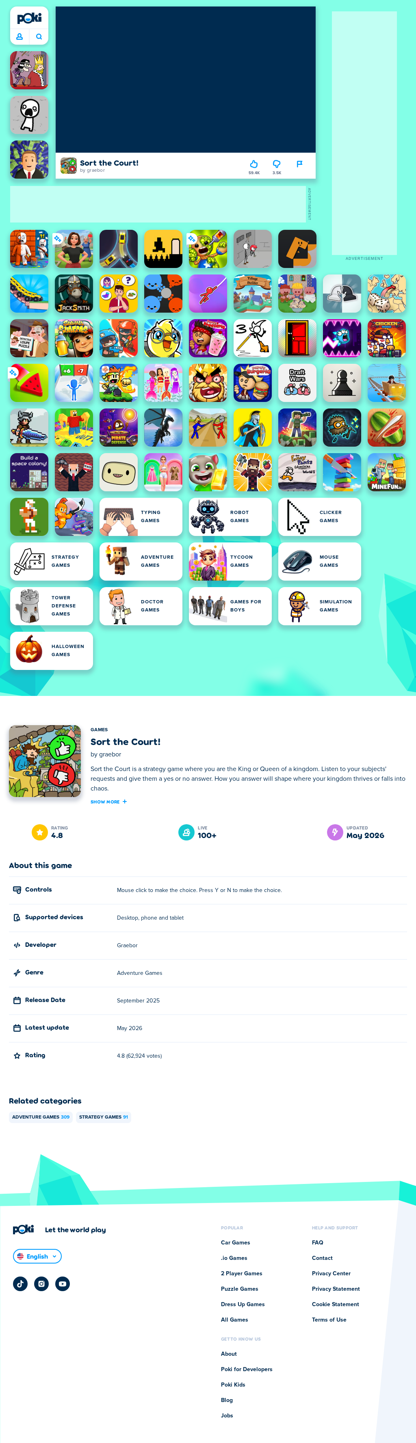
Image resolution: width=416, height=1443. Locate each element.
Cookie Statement (335, 1304)
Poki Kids (233, 1385)
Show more (105, 801)
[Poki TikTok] (20, 1284)
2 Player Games (241, 1274)
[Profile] (19, 37)
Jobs (227, 1416)
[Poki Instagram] (41, 1284)
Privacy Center (331, 1274)
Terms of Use (329, 1320)
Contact (322, 1258)
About (229, 1354)
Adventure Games (40, 1117)
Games (99, 730)
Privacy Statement (336, 1289)
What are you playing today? (38, 37)
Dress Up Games (243, 1304)
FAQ (317, 1243)
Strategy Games (103, 1117)
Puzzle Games (239, 1289)
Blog (227, 1400)
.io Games (234, 1258)
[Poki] (29, 18)
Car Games (235, 1243)
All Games (234, 1320)
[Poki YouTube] (62, 1284)
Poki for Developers (247, 1369)
